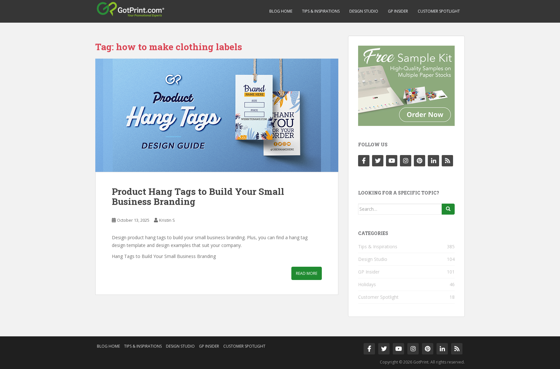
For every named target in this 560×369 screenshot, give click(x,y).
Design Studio (363, 11)
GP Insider (398, 11)
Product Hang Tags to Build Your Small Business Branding (198, 196)
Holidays (367, 284)
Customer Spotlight (439, 11)
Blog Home (280, 11)
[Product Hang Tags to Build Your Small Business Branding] (216, 115)
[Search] (448, 209)
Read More (306, 273)
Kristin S (167, 220)
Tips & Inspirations (321, 11)
